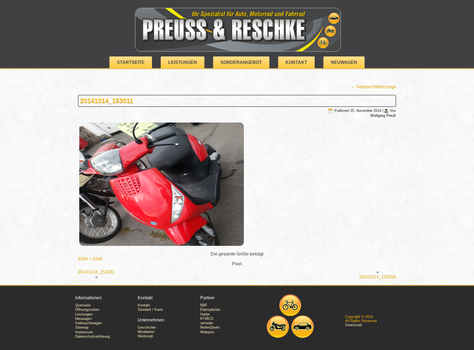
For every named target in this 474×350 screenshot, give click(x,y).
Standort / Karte (150, 310)
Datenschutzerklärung (92, 336)
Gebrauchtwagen (88, 323)
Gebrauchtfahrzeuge (373, 86)
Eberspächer (210, 310)
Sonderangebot (241, 62)
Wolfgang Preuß (383, 115)
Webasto (207, 332)
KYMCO (206, 319)
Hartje (205, 314)
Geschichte (147, 327)
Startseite (131, 62)
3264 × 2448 (90, 259)
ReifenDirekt (210, 327)
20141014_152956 (377, 277)
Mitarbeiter (146, 332)
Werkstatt (145, 336)
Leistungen (182, 62)
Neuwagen (344, 62)
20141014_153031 (96, 272)
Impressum (84, 332)
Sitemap (81, 327)
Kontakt (296, 62)
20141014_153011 (106, 100)
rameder (206, 323)
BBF (203, 305)
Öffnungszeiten (87, 310)
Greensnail (353, 325)
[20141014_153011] (237, 184)
